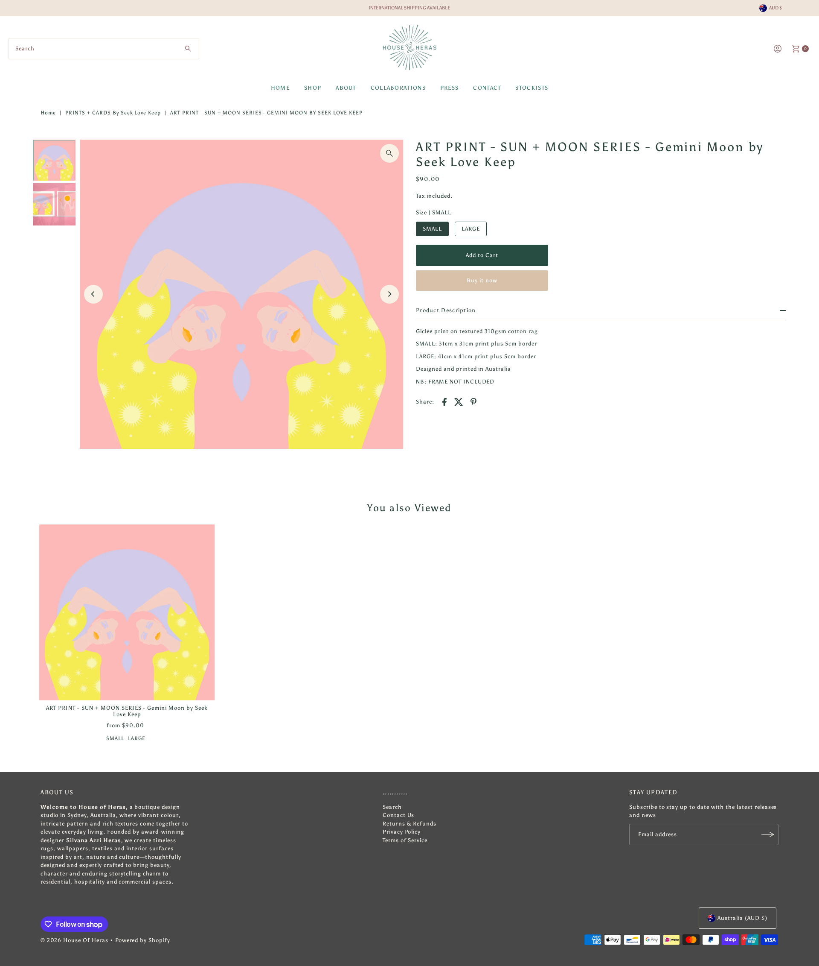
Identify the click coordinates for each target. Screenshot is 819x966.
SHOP (312, 88)
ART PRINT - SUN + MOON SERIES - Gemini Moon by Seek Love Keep (127, 711)
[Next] (389, 294)
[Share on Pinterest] (473, 401)
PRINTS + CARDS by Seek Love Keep (113, 113)
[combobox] (103, 48)
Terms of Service (405, 840)
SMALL (432, 228)
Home (48, 113)
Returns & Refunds (410, 823)
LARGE (471, 228)
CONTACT (487, 88)
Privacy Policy (402, 831)
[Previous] (93, 294)
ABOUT (346, 88)
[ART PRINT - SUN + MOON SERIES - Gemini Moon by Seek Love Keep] (127, 612)
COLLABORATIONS (398, 88)
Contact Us (399, 815)
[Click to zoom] (389, 153)
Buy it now (482, 280)
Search (392, 807)
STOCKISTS (531, 88)
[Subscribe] (767, 834)
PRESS (449, 88)
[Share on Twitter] (459, 401)
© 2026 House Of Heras (74, 940)
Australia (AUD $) (742, 918)
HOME (280, 88)
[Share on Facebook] (444, 401)
